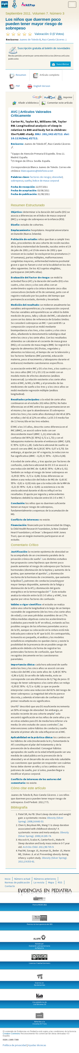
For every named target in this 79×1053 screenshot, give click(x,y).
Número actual (22, 878)
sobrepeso (17, 180)
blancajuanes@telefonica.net (37, 170)
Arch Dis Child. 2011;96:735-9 (38, 847)
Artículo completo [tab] (49, 75)
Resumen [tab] (21, 75)
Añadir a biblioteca (28, 102)
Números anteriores (45, 878)
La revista (39, 882)
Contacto (10, 886)
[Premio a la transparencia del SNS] (39, 917)
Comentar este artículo (60, 102)
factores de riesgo (40, 177)
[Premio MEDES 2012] (39, 897)
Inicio (7, 878)
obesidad (57, 177)
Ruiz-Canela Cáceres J (54, 39)
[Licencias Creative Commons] (39, 956)
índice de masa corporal (46, 180)
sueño (27, 180)
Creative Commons (11, 1033)
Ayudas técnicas (37, 1045)
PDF (18, 86)
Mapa (51, 882)
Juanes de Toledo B (30, 39)
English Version (42, 86)
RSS (60, 882)
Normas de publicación (17, 882)
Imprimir (67, 97)
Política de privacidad (14, 1045)
